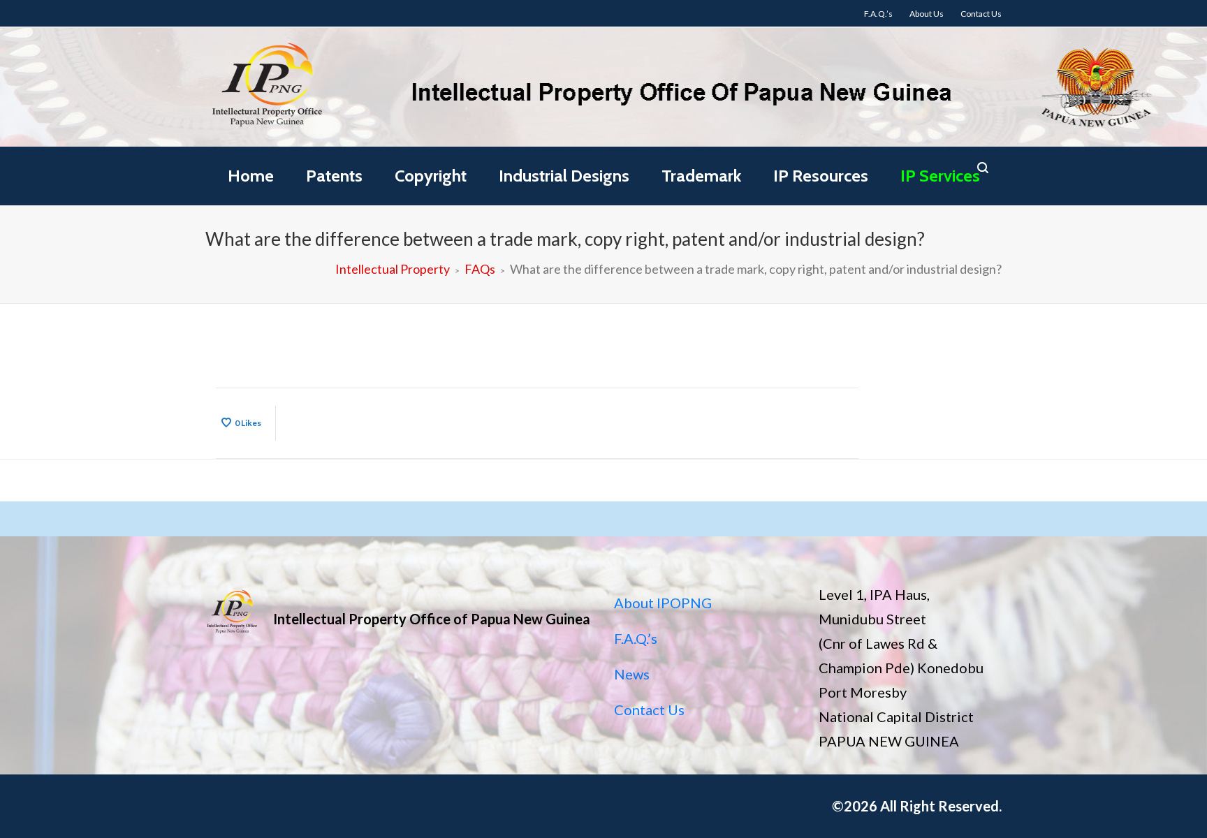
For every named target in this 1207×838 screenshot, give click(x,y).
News (632, 674)
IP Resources (820, 176)
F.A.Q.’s (635, 638)
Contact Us (649, 709)
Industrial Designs (564, 176)
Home (251, 176)
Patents (334, 176)
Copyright (431, 176)
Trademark (701, 176)
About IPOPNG (663, 602)
